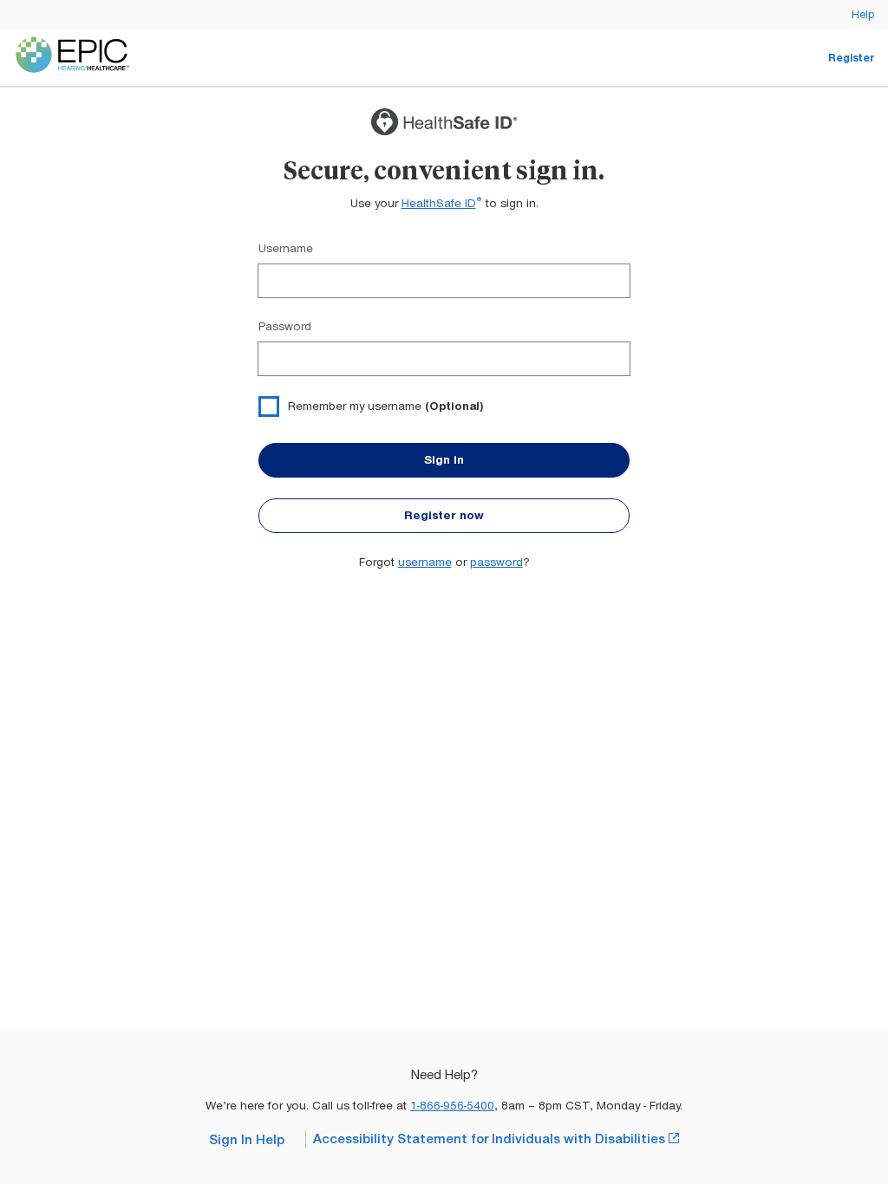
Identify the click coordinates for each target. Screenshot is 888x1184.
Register (851, 57)
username (425, 562)
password (496, 562)
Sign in (444, 459)
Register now (444, 515)
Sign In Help (246, 1140)
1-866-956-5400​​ (452, 1105)
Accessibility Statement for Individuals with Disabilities (496, 1138)
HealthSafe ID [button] (442, 203)
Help (863, 14)
